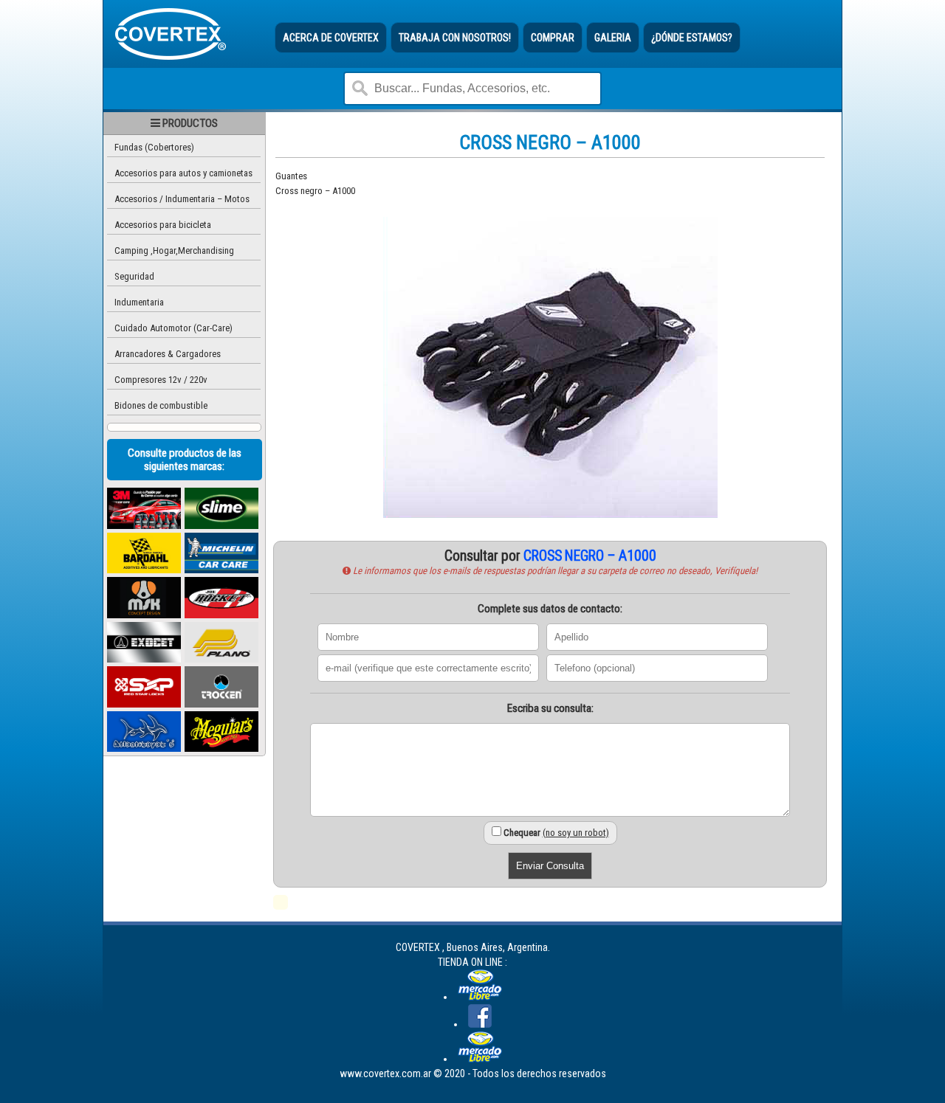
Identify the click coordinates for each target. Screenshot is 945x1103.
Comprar (552, 38)
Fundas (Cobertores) (154, 147)
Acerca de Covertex (331, 38)
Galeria (612, 38)
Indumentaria (139, 302)
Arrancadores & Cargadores (167, 353)
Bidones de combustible (160, 405)
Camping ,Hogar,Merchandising (174, 250)
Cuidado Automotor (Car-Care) (173, 327)
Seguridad (134, 276)
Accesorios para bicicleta (162, 224)
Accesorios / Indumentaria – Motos (182, 198)
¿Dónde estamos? (691, 38)
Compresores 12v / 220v (160, 379)
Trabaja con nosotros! (455, 38)
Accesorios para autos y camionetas (183, 173)
